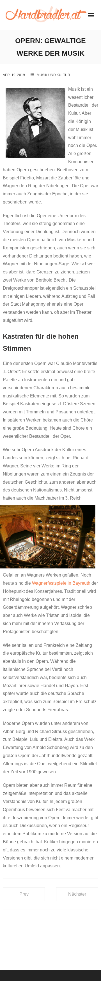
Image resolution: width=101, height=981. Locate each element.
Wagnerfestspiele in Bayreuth (61, 583)
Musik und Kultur (53, 75)
